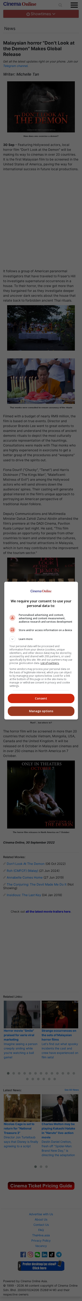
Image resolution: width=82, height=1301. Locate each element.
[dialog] (41, 651)
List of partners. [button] (50, 663)
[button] (41, 639)
